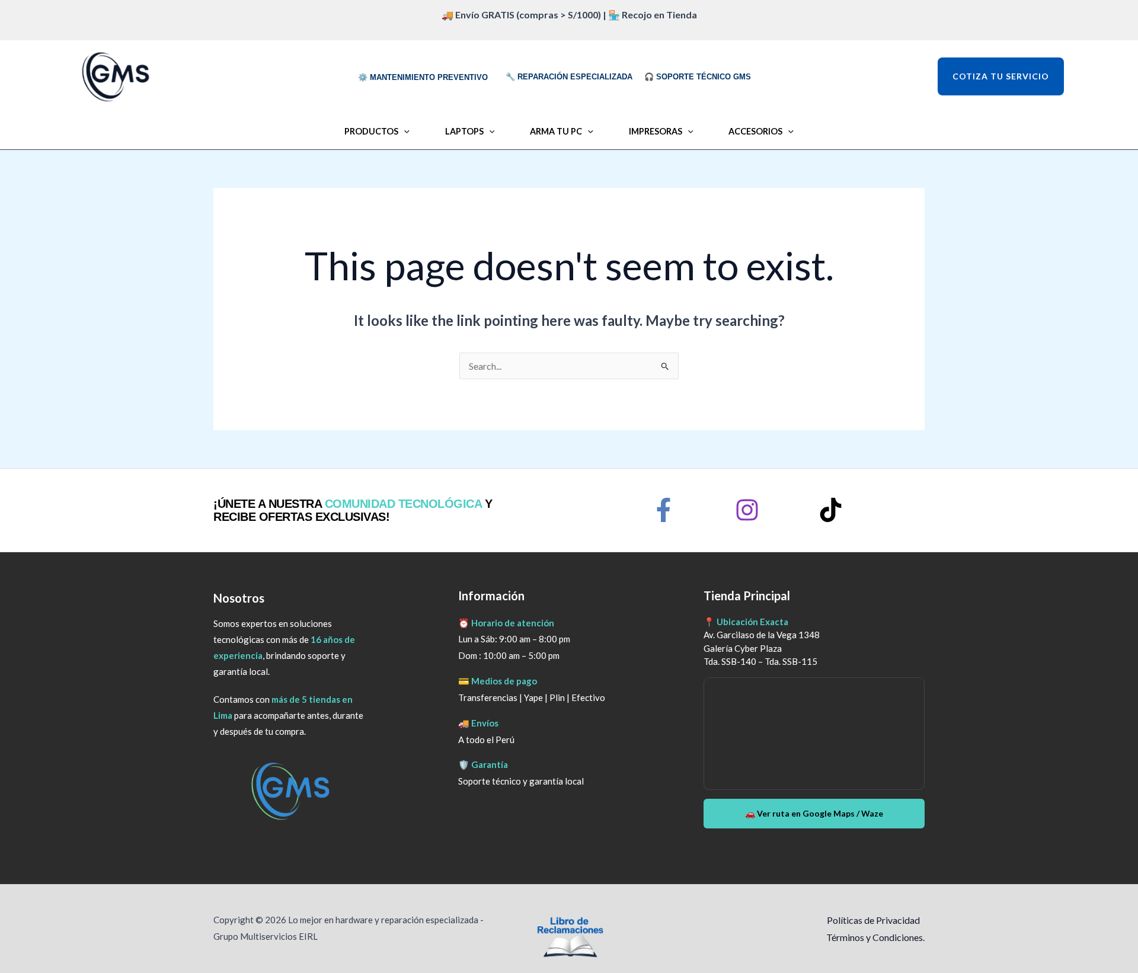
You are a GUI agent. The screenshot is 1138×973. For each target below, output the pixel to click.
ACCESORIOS (755, 131)
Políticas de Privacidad (873, 920)
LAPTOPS (464, 131)
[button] (1027, 76)
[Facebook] (664, 510)
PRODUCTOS (371, 131)
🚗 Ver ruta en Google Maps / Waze (814, 813)
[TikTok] (831, 510)
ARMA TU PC (556, 131)
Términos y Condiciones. (875, 937)
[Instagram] (747, 510)
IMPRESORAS (655, 131)
